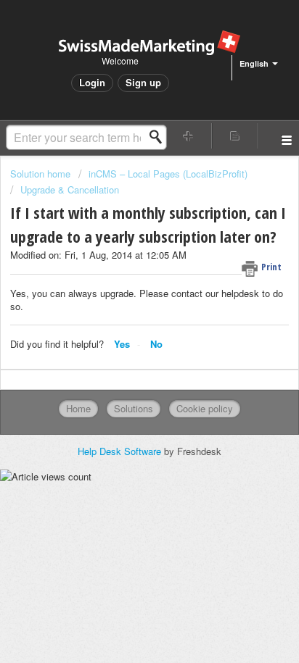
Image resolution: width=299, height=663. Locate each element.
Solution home (41, 173)
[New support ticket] (188, 136)
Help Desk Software (121, 451)
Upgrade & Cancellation (69, 189)
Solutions (133, 408)
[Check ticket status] (235, 136)
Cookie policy (204, 408)
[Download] (122, 319)
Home (78, 408)
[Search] (160, 137)
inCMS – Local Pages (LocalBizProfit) (168, 173)
